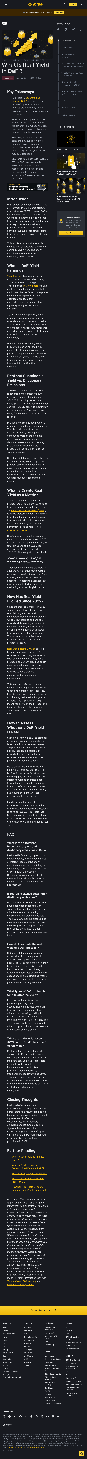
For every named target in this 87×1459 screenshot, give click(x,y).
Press (5, 1340)
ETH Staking (28, 1356)
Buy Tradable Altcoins (53, 1404)
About (5, 1327)
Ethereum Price (50, 1365)
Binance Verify (71, 1378)
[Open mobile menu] (81, 4)
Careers (5, 1331)
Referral (69, 1331)
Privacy (5, 1350)
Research (27, 1362)
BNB (67, 1334)
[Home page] (35, 4)
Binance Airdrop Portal (74, 1384)
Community (7, 1359)
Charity (26, 1365)
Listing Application (51, 1333)
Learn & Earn (49, 1356)
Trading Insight (71, 1345)
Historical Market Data (74, 1342)
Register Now (71, 233)
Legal (5, 1343)
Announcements (9, 1334)
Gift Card (27, 1346)
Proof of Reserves (72, 1349)
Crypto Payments (30, 1337)
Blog (4, 1356)
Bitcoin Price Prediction (53, 1374)
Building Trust (8, 1353)
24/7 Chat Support (73, 1360)
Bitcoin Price (49, 1362)
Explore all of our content (42, 1310)
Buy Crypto (28, 1331)
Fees (67, 1372)
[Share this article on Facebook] (65, 29)
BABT (26, 1359)
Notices (5, 1365)
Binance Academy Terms (36, 1447)
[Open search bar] (64, 4)
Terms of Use (12, 1447)
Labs (46, 1341)
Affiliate (68, 1327)
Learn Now (59, 12)
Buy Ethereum (50, 1401)
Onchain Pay (49, 1345)
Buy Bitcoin (49, 1388)
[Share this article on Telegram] (73, 29)
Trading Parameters (73, 1381)
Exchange (27, 1327)
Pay (25, 1334)
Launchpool (28, 1350)
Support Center (71, 1363)
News (5, 1337)
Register (73, 4)
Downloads (7, 1368)
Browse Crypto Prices (53, 1359)
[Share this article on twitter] (58, 29)
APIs (67, 1375)
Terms (5, 1346)
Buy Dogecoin (50, 1397)
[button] (81, 4)
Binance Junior (29, 1340)
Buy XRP (48, 1394)
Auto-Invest (28, 1353)
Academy (27, 1343)
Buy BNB (48, 1391)
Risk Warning (7, 1362)
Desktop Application (10, 1372)
